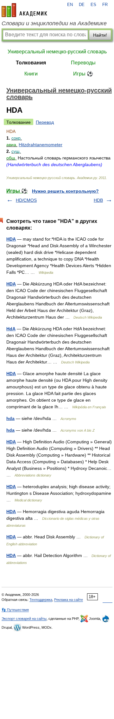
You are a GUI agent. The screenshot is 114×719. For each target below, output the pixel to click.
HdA (11, 328)
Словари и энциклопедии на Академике (54, 23)
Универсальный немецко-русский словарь (57, 51)
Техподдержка (40, 600)
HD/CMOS (26, 200)
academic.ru (24, 10)
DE (82, 5)
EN (70, 5)
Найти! (100, 35)
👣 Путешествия (15, 610)
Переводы (83, 62)
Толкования (31, 62)
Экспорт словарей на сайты (24, 618)
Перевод (45, 122)
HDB (98, 200)
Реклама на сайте (68, 600)
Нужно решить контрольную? (65, 191)
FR (105, 5)
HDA (11, 239)
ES (93, 5)
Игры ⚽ (83, 73)
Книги (31, 73)
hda (10, 418)
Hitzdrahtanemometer (40, 144)
